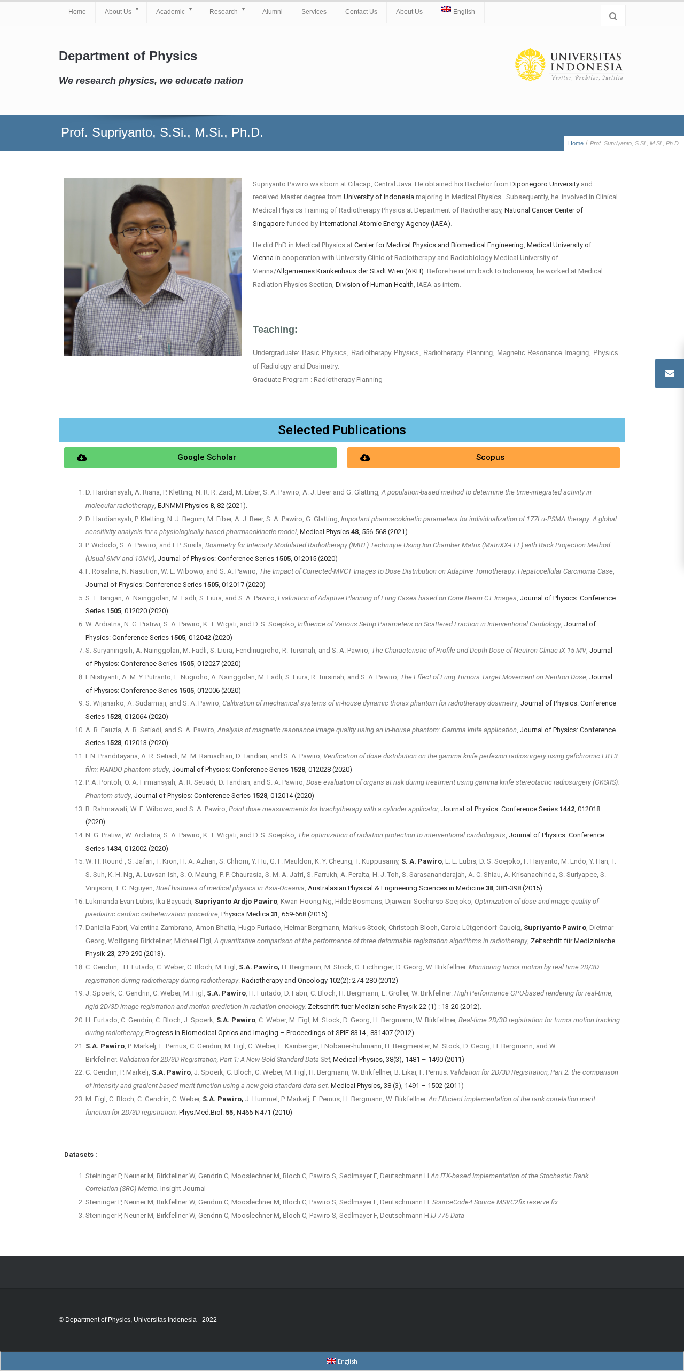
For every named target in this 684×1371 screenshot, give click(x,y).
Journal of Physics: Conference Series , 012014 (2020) (224, 796)
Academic (170, 11)
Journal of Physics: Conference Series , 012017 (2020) (176, 585)
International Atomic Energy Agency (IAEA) (385, 224)
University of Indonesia (379, 197)
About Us (118, 11)
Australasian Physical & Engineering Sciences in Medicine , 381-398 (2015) (425, 888)
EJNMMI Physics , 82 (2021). (202, 506)
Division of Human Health (375, 284)
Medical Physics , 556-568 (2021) (354, 532)
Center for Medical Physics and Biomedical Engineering (439, 245)
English (464, 11)
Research (223, 11)
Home (77, 11)
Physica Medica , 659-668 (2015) (274, 914)
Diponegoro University (544, 184)
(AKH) (350, 271)
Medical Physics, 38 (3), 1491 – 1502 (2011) (397, 1086)
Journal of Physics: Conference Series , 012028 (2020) (262, 769)
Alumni (272, 11)
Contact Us (361, 11)
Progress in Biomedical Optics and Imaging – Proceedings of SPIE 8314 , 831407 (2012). (280, 1033)
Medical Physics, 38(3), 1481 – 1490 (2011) (398, 1059)
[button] (200, 457)
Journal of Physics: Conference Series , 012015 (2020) (248, 558)
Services (314, 11)
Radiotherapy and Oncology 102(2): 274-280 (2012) (320, 980)
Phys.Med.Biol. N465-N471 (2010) (235, 1112)
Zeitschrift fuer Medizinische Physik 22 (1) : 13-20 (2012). (394, 1006)
